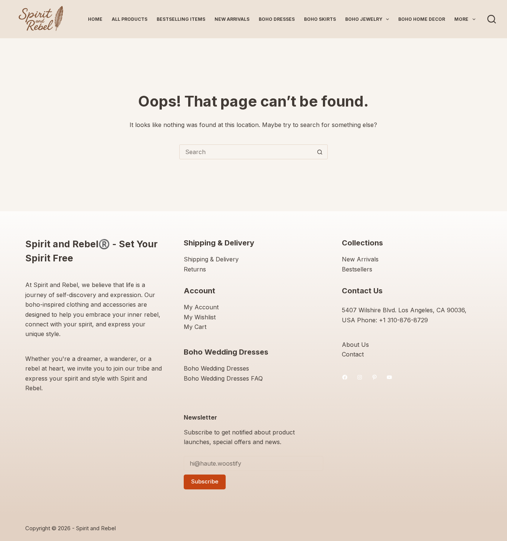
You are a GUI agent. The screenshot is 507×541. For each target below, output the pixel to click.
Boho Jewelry (363, 19)
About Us (355, 344)
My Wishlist (200, 317)
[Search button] (320, 151)
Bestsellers (357, 269)
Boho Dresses (277, 19)
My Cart (195, 326)
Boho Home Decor (421, 19)
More (461, 19)
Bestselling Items (181, 19)
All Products (129, 19)
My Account (201, 307)
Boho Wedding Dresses (216, 368)
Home (95, 19)
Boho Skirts (320, 19)
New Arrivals (232, 19)
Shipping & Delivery (211, 259)
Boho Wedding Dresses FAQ (223, 378)
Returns (195, 269)
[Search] (491, 19)
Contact (353, 354)
